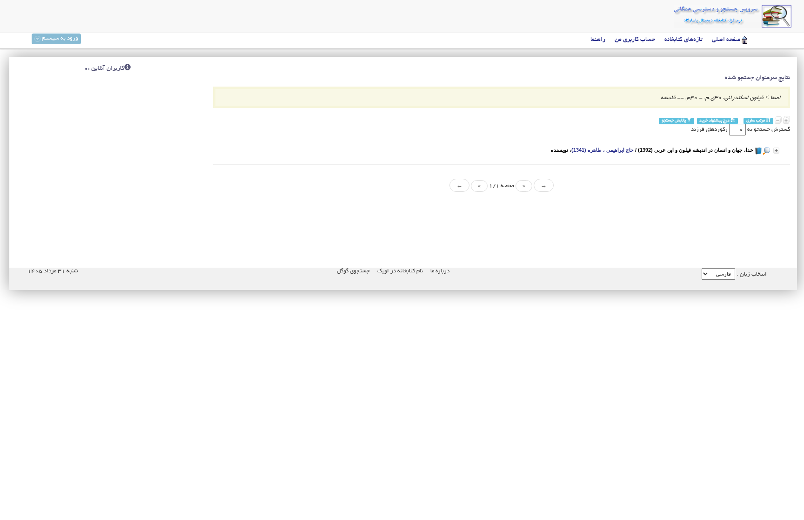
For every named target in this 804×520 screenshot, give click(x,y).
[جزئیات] (776, 151)
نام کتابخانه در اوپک (400, 271)
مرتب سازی (756, 121)
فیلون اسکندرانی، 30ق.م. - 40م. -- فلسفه (712, 98)
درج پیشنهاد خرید (714, 121)
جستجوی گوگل (353, 271)
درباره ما (439, 271)
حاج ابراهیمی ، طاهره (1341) (602, 150)
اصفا (775, 98)
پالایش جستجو (674, 121)
